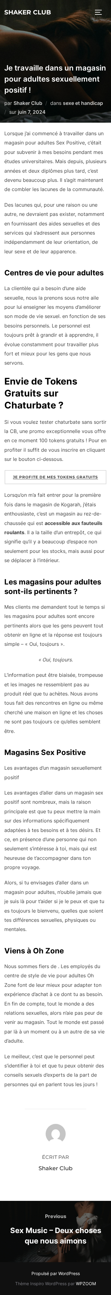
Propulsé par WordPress (55, 1273)
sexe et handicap (83, 103)
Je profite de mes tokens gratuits (55, 477)
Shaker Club (27, 12)
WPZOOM (86, 1283)
